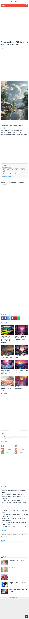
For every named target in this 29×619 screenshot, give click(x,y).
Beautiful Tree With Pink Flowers (17, 575)
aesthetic (3, 534)
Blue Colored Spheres (8, 176)
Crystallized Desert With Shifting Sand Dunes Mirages (6, 388)
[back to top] (26, 616)
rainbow (26, 534)
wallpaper (8, 537)
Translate (11, 439)
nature (21, 534)
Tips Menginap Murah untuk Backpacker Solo (13, 494)
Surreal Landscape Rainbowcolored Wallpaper (19, 388)
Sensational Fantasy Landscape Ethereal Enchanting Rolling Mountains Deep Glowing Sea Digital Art (7, 339)
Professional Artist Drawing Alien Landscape (7, 356)
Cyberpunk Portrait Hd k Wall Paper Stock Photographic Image (21, 338)
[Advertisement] (14, 22)
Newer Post (5, 429)
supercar (3, 537)
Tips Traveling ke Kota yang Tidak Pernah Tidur (14, 502)
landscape (15, 534)
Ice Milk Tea (12, 567)
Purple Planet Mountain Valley (10, 174)
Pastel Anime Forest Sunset (20, 356)
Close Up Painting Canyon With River (21, 371)
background (9, 534)
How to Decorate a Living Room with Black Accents (14, 526)
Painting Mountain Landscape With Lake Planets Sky (6, 372)
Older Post (23, 429)
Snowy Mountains (7, 167)
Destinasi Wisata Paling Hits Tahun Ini (11, 500)
